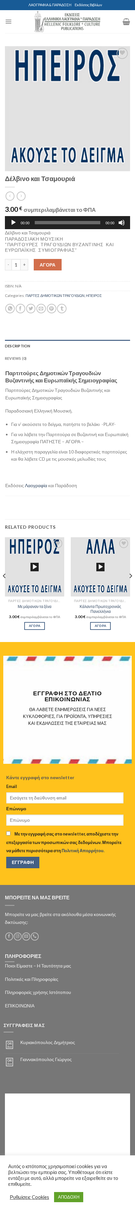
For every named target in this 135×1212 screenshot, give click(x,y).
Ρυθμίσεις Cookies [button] (29, 1197)
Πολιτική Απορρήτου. (83, 850)
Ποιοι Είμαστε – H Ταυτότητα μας (38, 965)
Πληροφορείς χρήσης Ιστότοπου (38, 992)
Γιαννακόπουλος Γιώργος (46, 1059)
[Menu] (8, 21)
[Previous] (4, 589)
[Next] (130, 589)
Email (11, 786)
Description (17, 346)
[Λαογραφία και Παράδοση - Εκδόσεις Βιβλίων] (67, 21)
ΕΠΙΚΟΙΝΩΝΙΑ (19, 1005)
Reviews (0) (16, 358)
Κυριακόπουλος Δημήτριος (47, 1042)
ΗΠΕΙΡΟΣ (94, 295)
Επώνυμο (16, 808)
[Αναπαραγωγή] (13, 222)
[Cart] (126, 21)
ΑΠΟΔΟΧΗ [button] (68, 1197)
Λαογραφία (36, 485)
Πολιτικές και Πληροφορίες (31, 979)
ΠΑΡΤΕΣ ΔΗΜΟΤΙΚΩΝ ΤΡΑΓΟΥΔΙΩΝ (55, 295)
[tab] (67, 346)
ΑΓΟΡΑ (48, 264)
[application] (67, 222)
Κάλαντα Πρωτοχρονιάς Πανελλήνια (100, 609)
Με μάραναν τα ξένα (34, 606)
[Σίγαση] (121, 222)
